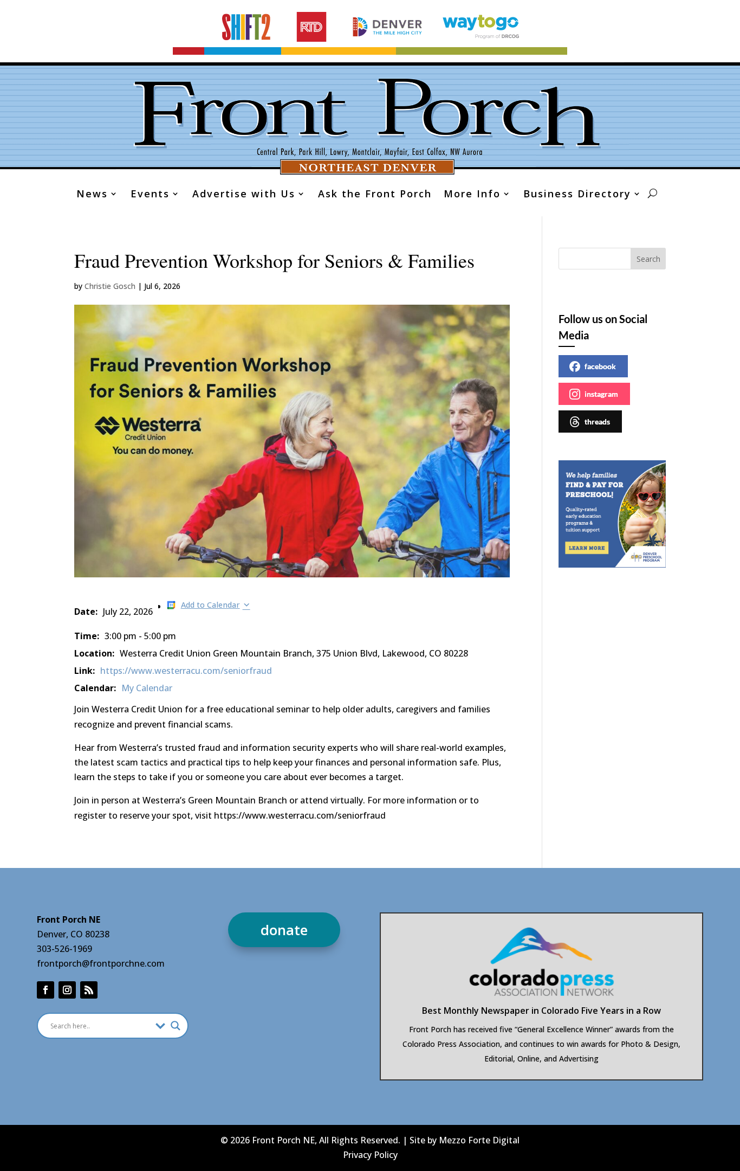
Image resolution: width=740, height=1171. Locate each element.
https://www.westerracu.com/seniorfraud (186, 671)
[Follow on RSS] (89, 990)
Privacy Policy (370, 1155)
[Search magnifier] (175, 1025)
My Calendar (146, 688)
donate (284, 930)
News (92, 195)
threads (597, 421)
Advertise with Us (243, 195)
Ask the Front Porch (375, 195)
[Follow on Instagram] (67, 990)
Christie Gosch (110, 286)
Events (150, 195)
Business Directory (577, 195)
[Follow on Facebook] (45, 990)
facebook (600, 366)
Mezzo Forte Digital (479, 1140)
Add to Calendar (210, 605)
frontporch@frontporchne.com (101, 963)
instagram (601, 393)
